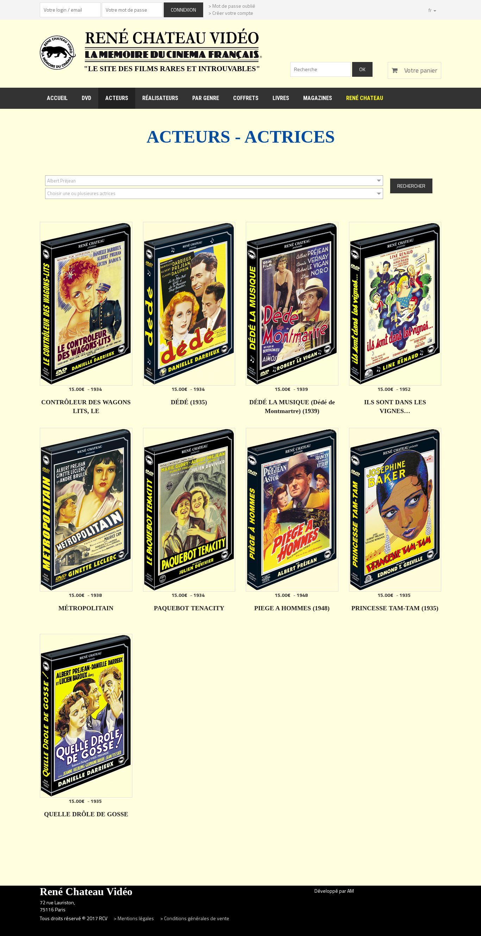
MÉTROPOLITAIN (85, 608)
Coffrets (245, 98)
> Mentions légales (134, 918)
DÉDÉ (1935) (189, 402)
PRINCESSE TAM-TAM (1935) (394, 608)
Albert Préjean (61, 180)
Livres (281, 98)
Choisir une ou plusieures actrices (81, 193)
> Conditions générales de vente (194, 918)
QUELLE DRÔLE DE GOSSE (86, 814)
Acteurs (116, 98)
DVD (86, 98)
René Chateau (364, 98)
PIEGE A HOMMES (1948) (292, 608)
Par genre (205, 98)
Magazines (317, 98)
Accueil (57, 98)
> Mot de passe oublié (231, 6)
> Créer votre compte (230, 13)
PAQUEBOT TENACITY (189, 608)
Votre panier (420, 70)
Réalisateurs (160, 98)
